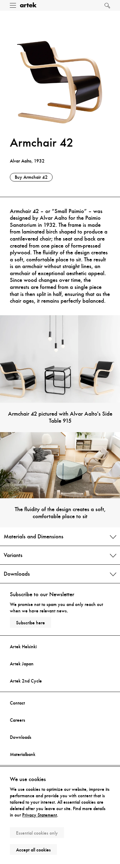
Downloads (20, 737)
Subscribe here (30, 623)
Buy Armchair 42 (31, 177)
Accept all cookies (33, 850)
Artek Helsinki (23, 646)
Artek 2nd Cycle (26, 681)
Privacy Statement (39, 815)
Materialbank (22, 754)
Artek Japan (22, 664)
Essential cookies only (37, 833)
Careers (17, 720)
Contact (17, 703)
